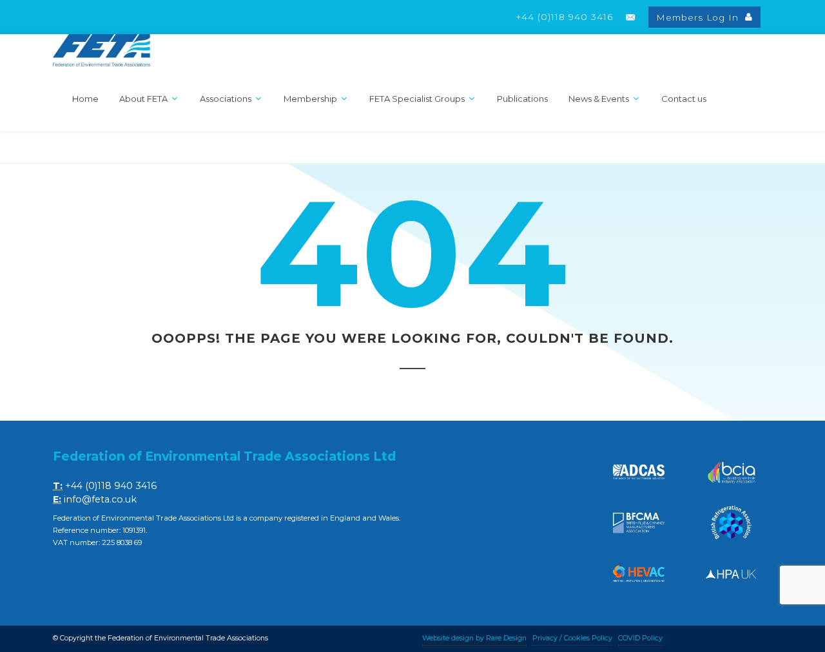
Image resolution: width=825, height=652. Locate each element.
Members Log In (699, 17)
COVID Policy (640, 638)
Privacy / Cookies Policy (572, 638)
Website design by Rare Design (474, 638)
